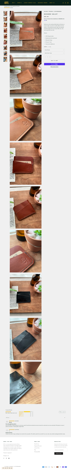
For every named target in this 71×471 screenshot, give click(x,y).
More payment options (54, 66)
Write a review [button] (62, 412)
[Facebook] (3, 458)
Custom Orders (37, 447)
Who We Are (36, 444)
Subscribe (58, 453)
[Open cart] (67, 2)
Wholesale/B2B (37, 451)
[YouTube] (8, 458)
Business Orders (42, 2)
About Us (52, 2)
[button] (7, 7)
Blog (35, 449)
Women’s (19, 2)
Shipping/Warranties (38, 446)
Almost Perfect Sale (30, 2)
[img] (12, 421)
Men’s (13, 2)
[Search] (65, 2)
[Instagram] (6, 458)
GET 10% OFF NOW (6, 468)
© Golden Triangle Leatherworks (12, 466)
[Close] (11, 468)
